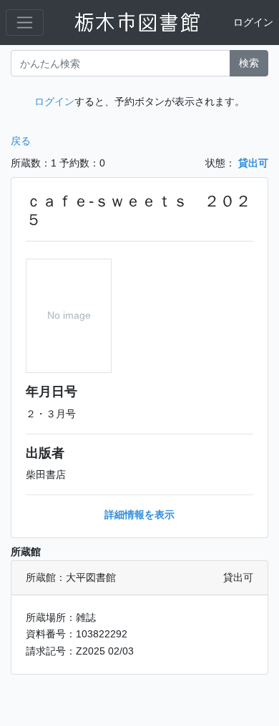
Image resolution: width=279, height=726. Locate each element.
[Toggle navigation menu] (25, 22)
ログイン (253, 22)
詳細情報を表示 (139, 514)
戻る (21, 140)
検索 (249, 63)
